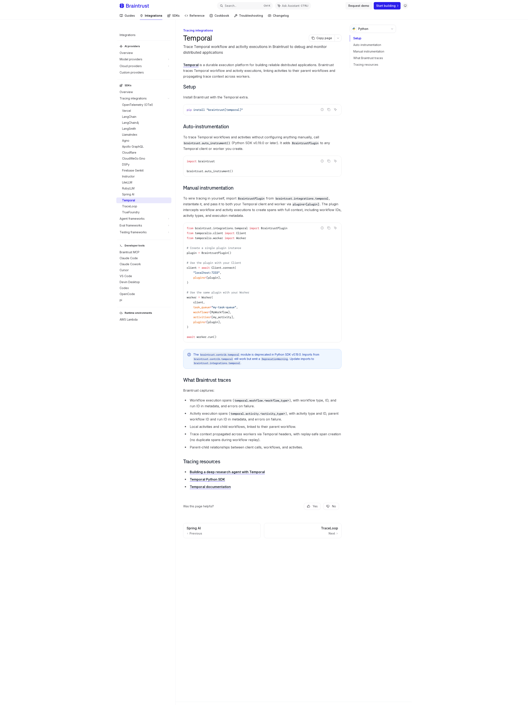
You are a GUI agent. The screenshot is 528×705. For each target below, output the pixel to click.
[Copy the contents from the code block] (328, 109)
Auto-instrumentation (367, 45)
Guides (130, 15)
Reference (197, 15)
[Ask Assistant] (335, 109)
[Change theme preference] (405, 6)
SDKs (176, 15)
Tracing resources (365, 64)
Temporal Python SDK (207, 479)
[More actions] (338, 38)
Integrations (153, 15)
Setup (357, 38)
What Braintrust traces (368, 58)
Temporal (191, 65)
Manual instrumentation (368, 51)
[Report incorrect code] (322, 109)
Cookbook (221, 15)
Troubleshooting (251, 15)
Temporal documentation (210, 487)
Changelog (281, 15)
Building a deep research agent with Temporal (227, 472)
